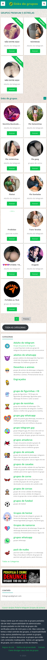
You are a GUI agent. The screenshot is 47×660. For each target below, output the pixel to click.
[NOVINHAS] (35, 29)
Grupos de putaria (37, 607)
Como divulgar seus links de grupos (23, 650)
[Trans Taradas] (35, 219)
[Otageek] (35, 254)
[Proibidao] (12, 219)
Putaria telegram (22, 607)
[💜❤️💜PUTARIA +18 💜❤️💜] (12, 254)
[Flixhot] (12, 184)
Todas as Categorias (10, 561)
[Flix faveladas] (35, 184)
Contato (41, 647)
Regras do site (8, 647)
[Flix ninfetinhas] (12, 148)
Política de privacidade (26, 647)
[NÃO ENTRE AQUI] (12, 29)
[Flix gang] (35, 148)
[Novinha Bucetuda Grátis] (12, 113)
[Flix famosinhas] (35, 113)
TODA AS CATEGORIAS (15, 327)
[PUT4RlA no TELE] (12, 289)
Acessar (12, 51)
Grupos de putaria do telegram (24, 346)
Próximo (26, 319)
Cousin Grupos (8, 607)
